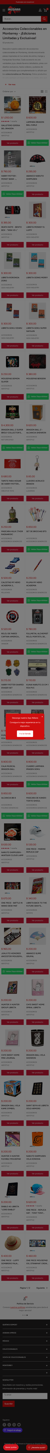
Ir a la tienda (25, 733)
